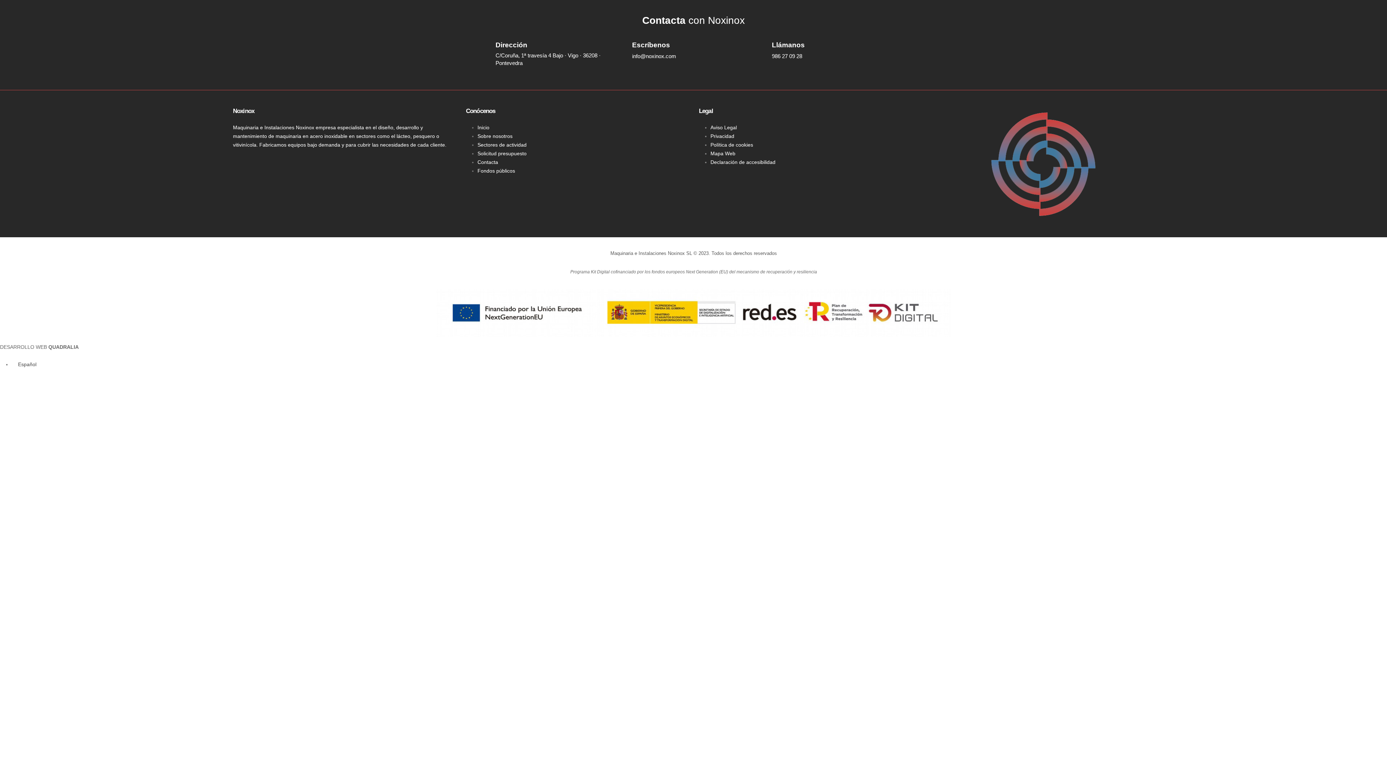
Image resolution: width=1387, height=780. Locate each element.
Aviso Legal (723, 127)
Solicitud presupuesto (502, 153)
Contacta (488, 162)
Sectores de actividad (502, 145)
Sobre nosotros (495, 136)
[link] (39, 347)
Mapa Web (722, 153)
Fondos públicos (496, 171)
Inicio (483, 127)
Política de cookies (731, 145)
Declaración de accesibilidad (742, 162)
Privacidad (722, 136)
